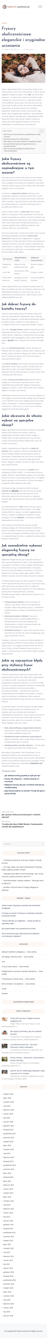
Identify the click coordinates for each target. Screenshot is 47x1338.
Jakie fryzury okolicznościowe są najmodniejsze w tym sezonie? (22, 135)
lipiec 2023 (7, 1181)
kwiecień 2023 (8, 1185)
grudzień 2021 (8, 1224)
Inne (3, 962)
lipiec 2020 (7, 1292)
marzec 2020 (8, 1308)
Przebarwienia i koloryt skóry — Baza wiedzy (18, 979)
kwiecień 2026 (8, 1110)
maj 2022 (6, 1205)
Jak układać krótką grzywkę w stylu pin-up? (22, 775)
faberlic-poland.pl (23, 1331)
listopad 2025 (8, 1129)
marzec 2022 (8, 1213)
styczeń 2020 (8, 1316)
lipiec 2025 (7, 1145)
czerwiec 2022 (8, 1201)
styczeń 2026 (8, 1122)
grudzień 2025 (8, 1126)
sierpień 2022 (8, 1193)
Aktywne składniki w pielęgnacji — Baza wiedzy (19, 952)
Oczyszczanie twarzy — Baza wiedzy (15, 966)
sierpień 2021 (8, 1240)
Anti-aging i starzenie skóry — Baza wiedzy (17, 957)
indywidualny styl (36, 763)
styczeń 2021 (8, 1268)
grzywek (11, 340)
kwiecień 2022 (8, 1209)
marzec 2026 (8, 1114)
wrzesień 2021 (8, 1236)
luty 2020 (6, 1312)
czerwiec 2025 (8, 1149)
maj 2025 (6, 1153)
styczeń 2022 (8, 1221)
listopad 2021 (8, 1228)
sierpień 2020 (8, 1288)
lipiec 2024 (7, 1173)
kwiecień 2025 (8, 1157)
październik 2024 (9, 1165)
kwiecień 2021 (8, 1256)
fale (29, 94)
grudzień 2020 (8, 1272)
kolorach (21, 517)
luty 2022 (6, 1217)
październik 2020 (9, 1280)
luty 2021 (6, 1264)
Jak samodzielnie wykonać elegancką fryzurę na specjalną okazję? (20, 145)
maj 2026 (6, 1106)
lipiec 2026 (7, 1098)
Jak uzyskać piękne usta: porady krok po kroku (19, 928)
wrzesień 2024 (8, 1169)
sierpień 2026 (8, 1094)
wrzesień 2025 (8, 1137)
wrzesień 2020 (8, 1284)
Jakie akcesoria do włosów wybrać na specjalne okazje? (23, 141)
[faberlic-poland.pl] (16, 7)
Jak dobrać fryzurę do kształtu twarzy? (16, 139)
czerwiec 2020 (8, 1296)
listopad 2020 (8, 1276)
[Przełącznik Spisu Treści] (40, 131)
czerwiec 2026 (8, 1102)
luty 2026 (6, 1118)
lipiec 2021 (7, 1244)
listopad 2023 (8, 1177)
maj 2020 (6, 1300)
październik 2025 (9, 1133)
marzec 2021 (8, 1260)
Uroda (4, 23)
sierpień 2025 (8, 1141)
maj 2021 (6, 1252)
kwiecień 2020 (8, 1304)
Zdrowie (5, 993)
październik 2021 (9, 1232)
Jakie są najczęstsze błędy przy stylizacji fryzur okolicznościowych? (19, 150)
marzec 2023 (8, 1189)
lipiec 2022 (7, 1197)
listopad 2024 (8, 1161)
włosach (15, 491)
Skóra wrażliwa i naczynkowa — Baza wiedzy (18, 984)
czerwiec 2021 (8, 1248)
